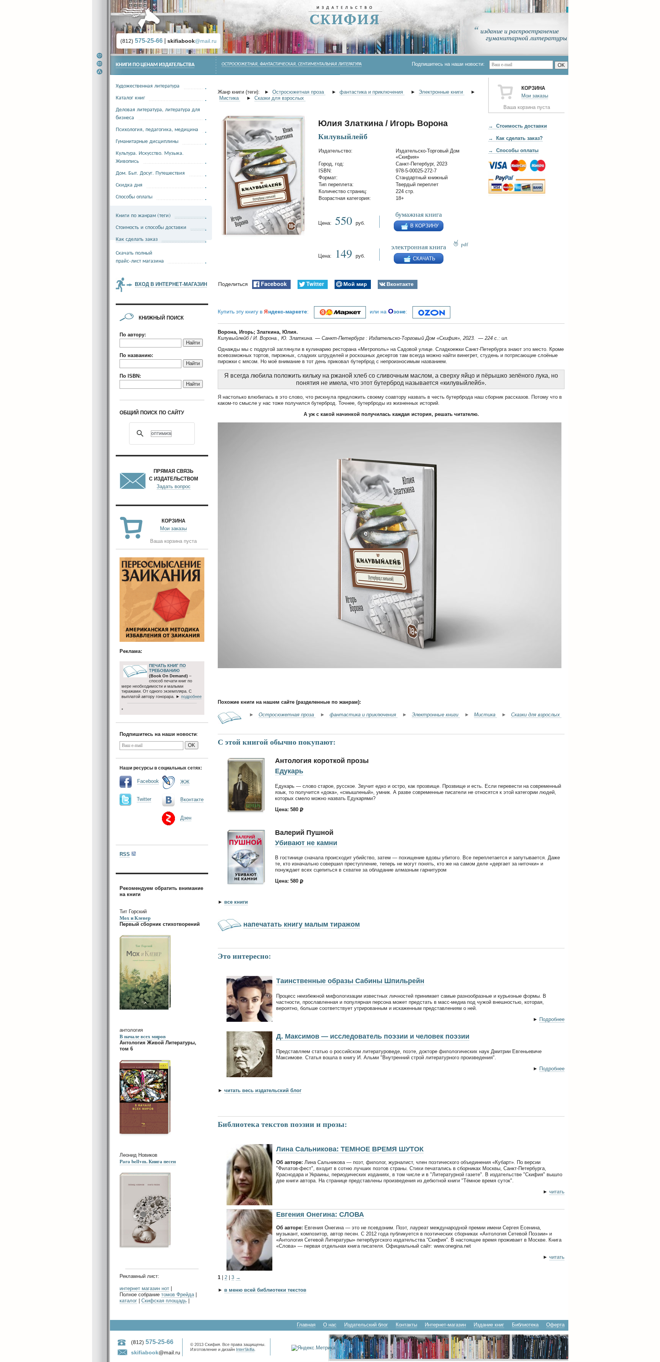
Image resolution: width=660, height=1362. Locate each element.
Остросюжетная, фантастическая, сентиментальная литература (292, 64)
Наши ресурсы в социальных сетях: (161, 767)
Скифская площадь (164, 1301)
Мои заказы (534, 96)
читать (557, 1192)
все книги (236, 902)
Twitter (144, 799)
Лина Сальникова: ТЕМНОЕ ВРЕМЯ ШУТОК (350, 1149)
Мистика (229, 98)
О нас (329, 1325)
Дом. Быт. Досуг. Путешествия (150, 172)
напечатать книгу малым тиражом (301, 924)
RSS (125, 854)
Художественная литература (148, 85)
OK (561, 65)
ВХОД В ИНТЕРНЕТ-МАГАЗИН (171, 284)
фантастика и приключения (372, 92)
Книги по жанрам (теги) (143, 215)
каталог (128, 1301)
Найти (193, 343)
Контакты (406, 1325)
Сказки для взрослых (280, 98)
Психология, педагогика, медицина (157, 129)
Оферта (555, 1325)
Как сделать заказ (137, 238)
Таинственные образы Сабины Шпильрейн (350, 981)
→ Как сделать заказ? (515, 138)
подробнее (191, 696)
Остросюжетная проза (298, 92)
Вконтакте (192, 799)
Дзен (185, 818)
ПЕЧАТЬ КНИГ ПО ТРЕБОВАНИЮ (167, 668)
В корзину (424, 226)
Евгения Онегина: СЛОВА (320, 1214)
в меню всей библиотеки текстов (265, 1290)
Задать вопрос (174, 486)
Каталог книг (130, 97)
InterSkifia (245, 1349)
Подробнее (552, 1019)
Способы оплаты (134, 196)
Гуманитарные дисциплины (147, 140)
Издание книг (489, 1325)
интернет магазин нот (144, 1288)
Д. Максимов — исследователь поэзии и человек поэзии (372, 1036)
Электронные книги (441, 92)
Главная (306, 1325)
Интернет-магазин (445, 1325)
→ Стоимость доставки (517, 126)
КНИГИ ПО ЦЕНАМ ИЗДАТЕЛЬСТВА (155, 65)
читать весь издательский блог (262, 1090)
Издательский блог (366, 1325)
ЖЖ (184, 782)
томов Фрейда (177, 1294)
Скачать (424, 258)
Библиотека (525, 1325)
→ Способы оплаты (513, 150)
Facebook (148, 781)
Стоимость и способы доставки (151, 227)
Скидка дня (129, 184)
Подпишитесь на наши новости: (450, 64)
